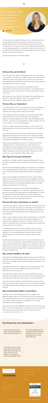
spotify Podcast (32, 374)
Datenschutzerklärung (36, 399)
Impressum (26, 399)
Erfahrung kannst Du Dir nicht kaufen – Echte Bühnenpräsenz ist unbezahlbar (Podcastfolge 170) (12, 335)
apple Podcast (32, 371)
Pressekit (26, 379)
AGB (30, 399)
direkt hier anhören (24, 55)
